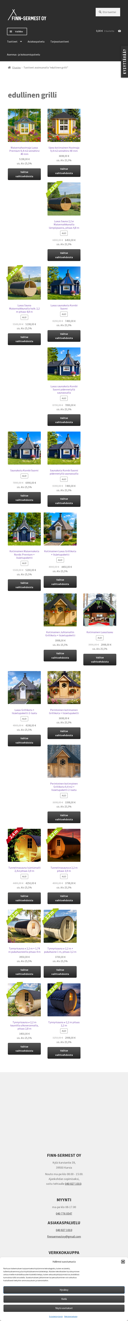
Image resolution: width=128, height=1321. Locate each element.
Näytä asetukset (64, 1308)
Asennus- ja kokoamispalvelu (23, 54)
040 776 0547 (64, 1213)
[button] (123, 1261)
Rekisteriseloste (70, 1316)
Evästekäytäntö (56, 1316)
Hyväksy (64, 1289)
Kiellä (64, 1299)
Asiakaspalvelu (36, 41)
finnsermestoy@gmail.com (64, 1236)
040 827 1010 (73, 1184)
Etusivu (16, 67)
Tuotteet (12, 41)
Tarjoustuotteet (59, 41)
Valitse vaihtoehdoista (24, 174)
